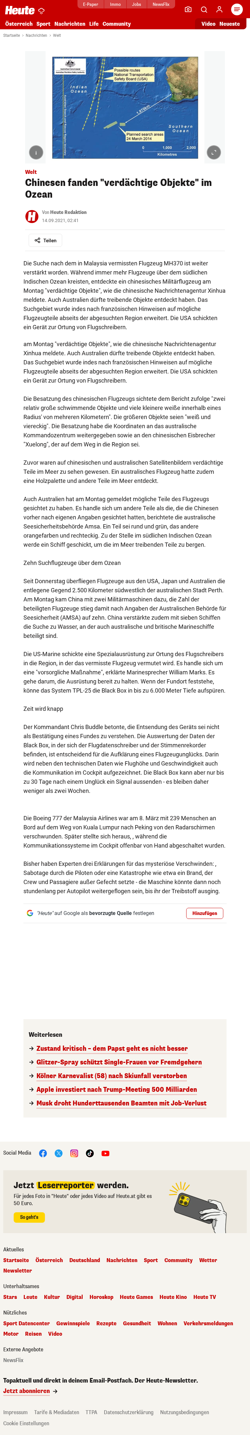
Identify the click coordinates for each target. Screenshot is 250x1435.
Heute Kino (173, 1297)
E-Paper (90, 4)
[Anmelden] (219, 9)
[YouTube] (105, 1153)
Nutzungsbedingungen (184, 1412)
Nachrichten (36, 35)
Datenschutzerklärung (129, 1412)
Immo (115, 4)
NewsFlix (161, 4)
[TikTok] (90, 1153)
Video (208, 24)
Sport (43, 24)
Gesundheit (137, 1323)
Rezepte (106, 1323)
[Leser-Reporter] (188, 9)
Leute (30, 1297)
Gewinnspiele (73, 1323)
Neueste (229, 24)
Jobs (136, 4)
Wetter (208, 1260)
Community (117, 24)
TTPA (91, 1412)
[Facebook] (43, 1153)
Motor (11, 1334)
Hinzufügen (204, 913)
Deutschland (84, 1260)
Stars (10, 1297)
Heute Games (136, 1297)
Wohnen (167, 1323)
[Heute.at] (20, 10)
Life (94, 24)
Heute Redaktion (68, 212)
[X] (58, 1153)
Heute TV (204, 1297)
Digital (74, 1297)
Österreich (19, 24)
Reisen (33, 1334)
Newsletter (17, 1271)
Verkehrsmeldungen (208, 1323)
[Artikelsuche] (204, 9)
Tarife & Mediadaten (56, 1412)
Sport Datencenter (26, 1323)
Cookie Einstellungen (26, 1423)
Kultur (52, 1297)
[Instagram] (74, 1153)
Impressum (15, 1412)
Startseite (11, 35)
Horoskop (101, 1297)
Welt (57, 35)
